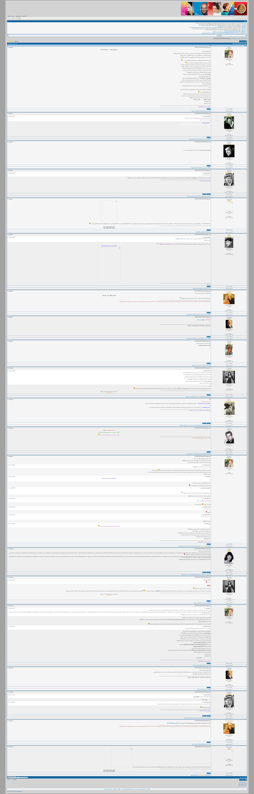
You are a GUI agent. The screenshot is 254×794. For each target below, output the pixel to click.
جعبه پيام (245, 21)
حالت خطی (9, 43)
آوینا (195, 196)
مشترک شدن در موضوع (242, 785)
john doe (229, 341)
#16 (8, 605)
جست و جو (24, 16)
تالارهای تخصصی (240, 38)
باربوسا (193, 110)
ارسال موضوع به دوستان (242, 784)
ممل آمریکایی (243, 28)
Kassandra (203, 110)
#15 (8, 577)
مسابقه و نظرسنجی (234, 38)
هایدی (193, 139)
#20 (8, 746)
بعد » (8, 779)
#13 (8, 456)
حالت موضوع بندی (14, 43)
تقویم (13, 16)
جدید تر (241, 777)
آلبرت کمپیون (191, 314)
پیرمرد (191, 196)
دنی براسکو (186, 425)
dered (198, 110)
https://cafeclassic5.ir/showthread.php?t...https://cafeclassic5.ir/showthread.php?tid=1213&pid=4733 (206, 27)
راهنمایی (8, 16)
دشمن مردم (209, 110)
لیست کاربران (18, 16)
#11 (8, 399)
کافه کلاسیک (245, 38)
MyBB (12, 791)
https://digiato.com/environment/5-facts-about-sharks (236, 31)
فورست (195, 110)
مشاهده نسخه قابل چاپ (242, 782)
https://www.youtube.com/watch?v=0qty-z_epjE (232, 30)
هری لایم (229, 142)
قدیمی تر (244, 777)
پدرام (230, 428)
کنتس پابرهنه (243, 23)
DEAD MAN (243, 27)
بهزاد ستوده (229, 317)
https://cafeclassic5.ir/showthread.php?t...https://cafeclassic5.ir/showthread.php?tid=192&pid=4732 (219, 33)
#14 (8, 548)
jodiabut (229, 47)
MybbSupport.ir (20, 791)
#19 (8, 720)
